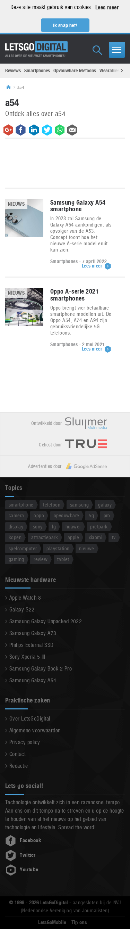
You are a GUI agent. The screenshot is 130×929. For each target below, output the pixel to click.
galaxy (105, 505)
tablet (63, 559)
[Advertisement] (65, 164)
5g (91, 515)
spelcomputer (23, 548)
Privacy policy (24, 742)
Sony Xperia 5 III (27, 656)
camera (16, 515)
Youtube (29, 869)
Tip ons (79, 922)
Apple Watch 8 (25, 597)
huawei (73, 526)
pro (107, 515)
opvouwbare (66, 515)
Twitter (27, 855)
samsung (79, 505)
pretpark (99, 526)
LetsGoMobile (52, 922)
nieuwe (86, 548)
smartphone (21, 505)
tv (114, 537)
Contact (17, 754)
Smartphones (37, 70)
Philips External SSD (31, 645)
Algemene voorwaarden (35, 730)
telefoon (51, 505)
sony (38, 526)
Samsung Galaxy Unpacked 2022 (45, 621)
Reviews (13, 70)
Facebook (30, 840)
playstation (57, 548)
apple (73, 537)
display (16, 526)
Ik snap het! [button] (65, 25)
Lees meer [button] (107, 7)
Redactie (18, 766)
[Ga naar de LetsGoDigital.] (10, 87)
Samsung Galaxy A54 (33, 680)
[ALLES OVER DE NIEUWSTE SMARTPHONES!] (36, 46)
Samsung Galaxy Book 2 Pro (40, 668)
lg (54, 526)
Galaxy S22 (22, 609)
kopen (15, 537)
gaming (16, 559)
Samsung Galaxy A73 (33, 633)
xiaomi (96, 537)
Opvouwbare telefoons (74, 70)
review (40, 559)
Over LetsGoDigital (29, 718)
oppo (39, 515)
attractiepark (44, 537)
